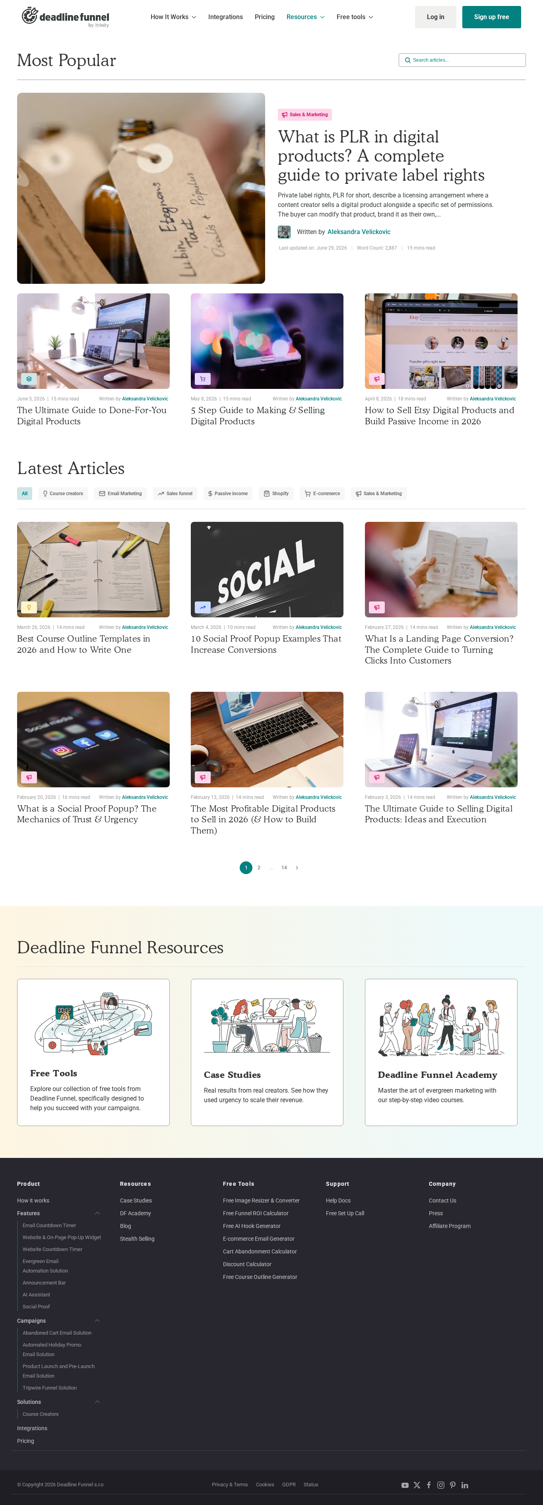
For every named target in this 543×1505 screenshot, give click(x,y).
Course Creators (41, 1414)
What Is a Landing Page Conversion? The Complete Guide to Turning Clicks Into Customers (439, 649)
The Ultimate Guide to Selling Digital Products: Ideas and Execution (438, 814)
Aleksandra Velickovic (359, 232)
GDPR (289, 1484)
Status (311, 1484)
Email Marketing (125, 493)
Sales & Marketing (309, 114)
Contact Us (442, 1200)
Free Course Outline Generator (260, 1277)
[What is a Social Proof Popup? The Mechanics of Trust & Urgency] (93, 739)
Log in (435, 17)
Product (28, 1184)
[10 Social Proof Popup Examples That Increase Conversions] (267, 569)
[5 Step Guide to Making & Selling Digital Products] (267, 341)
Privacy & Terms (230, 1484)
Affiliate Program (450, 1226)
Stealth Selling (137, 1239)
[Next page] (297, 867)
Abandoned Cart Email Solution (57, 1333)
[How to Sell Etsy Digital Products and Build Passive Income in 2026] (441, 341)
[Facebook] (431, 1485)
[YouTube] (407, 1485)
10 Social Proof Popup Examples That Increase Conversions (266, 644)
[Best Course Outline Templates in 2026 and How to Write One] (93, 569)
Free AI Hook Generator (252, 1226)
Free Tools (238, 1184)
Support (337, 1184)
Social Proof (36, 1307)
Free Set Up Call (345, 1213)
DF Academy (135, 1213)
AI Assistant (36, 1295)
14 (284, 868)
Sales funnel (179, 493)
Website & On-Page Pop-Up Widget (62, 1237)
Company (442, 1184)
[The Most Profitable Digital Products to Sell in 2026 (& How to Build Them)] (267, 739)
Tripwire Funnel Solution (50, 1388)
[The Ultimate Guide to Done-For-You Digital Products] (93, 341)
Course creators (66, 493)
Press (436, 1213)
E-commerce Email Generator (259, 1239)
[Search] (408, 60)
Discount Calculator (247, 1264)
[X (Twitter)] (419, 1485)
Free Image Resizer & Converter (261, 1200)
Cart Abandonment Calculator (260, 1251)
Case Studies (136, 1200)
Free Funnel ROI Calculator (256, 1213)
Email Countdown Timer (49, 1225)
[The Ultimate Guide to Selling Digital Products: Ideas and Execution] (441, 739)
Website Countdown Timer (52, 1249)
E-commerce (326, 493)
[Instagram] (443, 1485)
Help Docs (338, 1200)
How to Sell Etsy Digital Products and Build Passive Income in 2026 (439, 415)
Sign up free (491, 17)
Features (28, 1213)
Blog (125, 1226)
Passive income (231, 493)
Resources (135, 1184)
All (24, 493)
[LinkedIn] (467, 1485)
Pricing (265, 17)
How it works (33, 1200)
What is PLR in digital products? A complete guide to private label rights (381, 156)
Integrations (225, 17)
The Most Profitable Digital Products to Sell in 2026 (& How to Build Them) (263, 819)
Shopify (280, 493)
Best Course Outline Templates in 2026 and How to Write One (84, 644)
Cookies (265, 1484)
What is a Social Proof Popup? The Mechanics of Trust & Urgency (87, 814)
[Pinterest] (455, 1485)
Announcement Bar (44, 1283)
